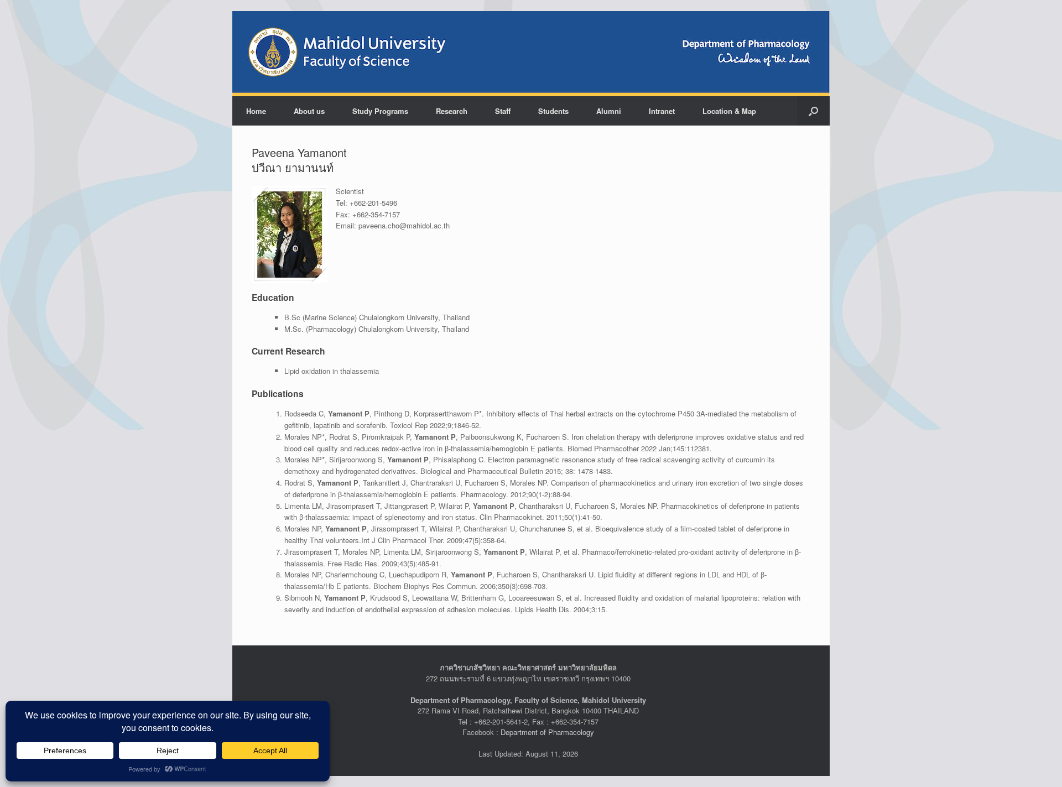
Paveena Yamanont (299, 152)
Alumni (608, 111)
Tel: (341, 202)
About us (309, 111)
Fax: (343, 214)
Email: (346, 225)
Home (256, 111)
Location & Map (729, 111)
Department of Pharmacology (547, 732)
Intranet (662, 111)
